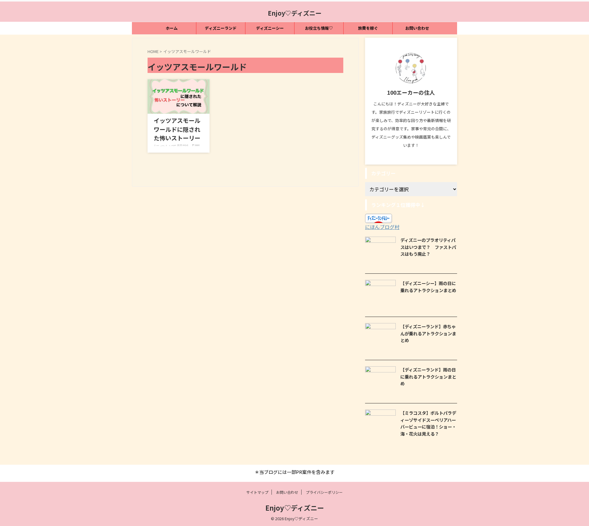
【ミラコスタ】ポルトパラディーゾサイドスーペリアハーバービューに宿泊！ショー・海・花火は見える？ (428, 423)
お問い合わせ (417, 28)
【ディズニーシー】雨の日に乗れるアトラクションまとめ (428, 286)
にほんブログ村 (382, 227)
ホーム (172, 28)
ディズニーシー (270, 28)
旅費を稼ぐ (368, 28)
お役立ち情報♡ (319, 28)
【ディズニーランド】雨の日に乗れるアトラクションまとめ (428, 376)
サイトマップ (257, 492)
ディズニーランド (221, 28)
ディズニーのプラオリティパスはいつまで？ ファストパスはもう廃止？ (428, 247)
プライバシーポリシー (324, 492)
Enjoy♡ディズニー (294, 13)
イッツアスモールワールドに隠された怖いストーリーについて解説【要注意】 (177, 137)
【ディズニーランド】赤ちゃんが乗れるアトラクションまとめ (428, 333)
